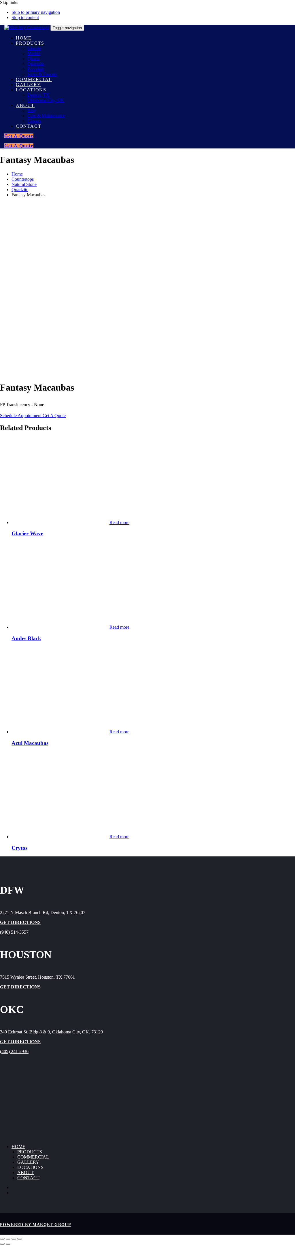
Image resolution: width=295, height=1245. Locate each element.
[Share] (14, 1239)
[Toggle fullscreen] (8, 1239)
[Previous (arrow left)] (2, 1244)
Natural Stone (24, 184)
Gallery (28, 1162)
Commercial (33, 1156)
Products (29, 1151)
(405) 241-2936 (14, 1051)
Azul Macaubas (30, 743)
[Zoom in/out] (2, 1239)
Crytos (19, 848)
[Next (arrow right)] (8, 1244)
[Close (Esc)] (19, 1239)
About (25, 1172)
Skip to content (25, 17)
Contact (28, 1177)
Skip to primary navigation (36, 12)
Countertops (23, 179)
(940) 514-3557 (14, 932)
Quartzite (20, 189)
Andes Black (26, 638)
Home (17, 174)
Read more (119, 522)
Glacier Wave (27, 533)
